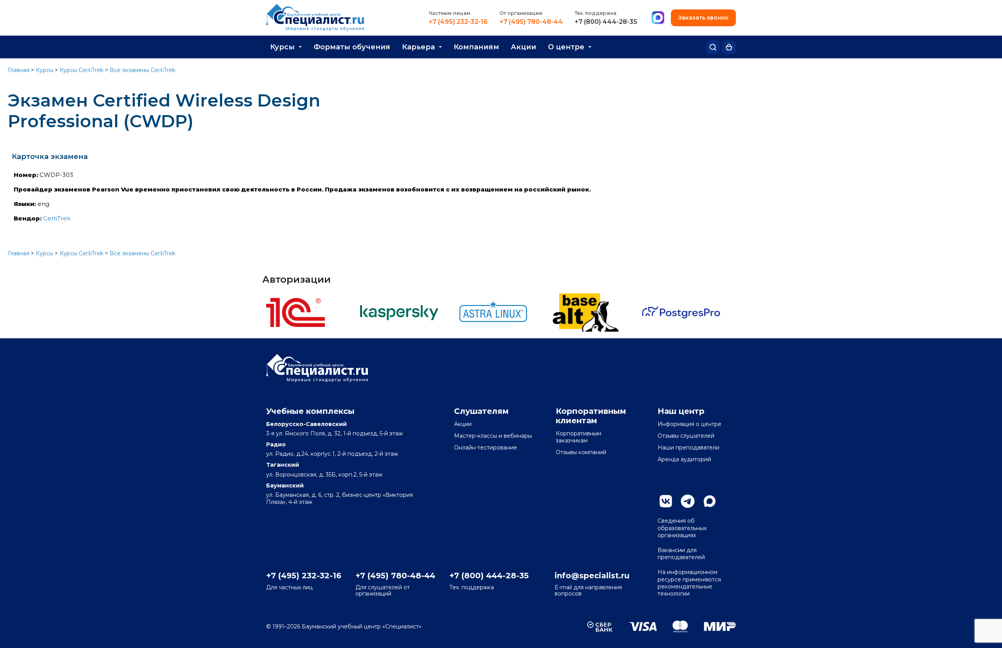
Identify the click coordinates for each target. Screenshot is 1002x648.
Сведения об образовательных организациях (682, 527)
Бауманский (285, 485)
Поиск (713, 47)
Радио (276, 444)
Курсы (282, 47)
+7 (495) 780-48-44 (531, 22)
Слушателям (481, 411)
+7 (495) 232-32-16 (458, 22)
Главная (18, 70)
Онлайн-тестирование (485, 447)
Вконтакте (666, 501)
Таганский (282, 464)
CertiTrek (56, 218)
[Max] (658, 18)
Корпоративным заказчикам (578, 437)
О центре (566, 47)
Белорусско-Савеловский (306, 424)
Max (709, 501)
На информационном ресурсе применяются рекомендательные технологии (689, 583)
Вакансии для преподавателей (681, 554)
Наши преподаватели (688, 447)
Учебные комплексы (310, 411)
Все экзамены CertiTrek (142, 70)
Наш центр (681, 411)
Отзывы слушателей (686, 435)
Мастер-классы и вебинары (493, 435)
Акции (523, 47)
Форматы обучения (352, 47)
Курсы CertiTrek (81, 70)
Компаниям (476, 47)
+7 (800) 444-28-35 (606, 22)
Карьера (418, 47)
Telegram (687, 501)
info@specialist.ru (592, 575)
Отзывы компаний (581, 452)
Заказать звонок (703, 17)
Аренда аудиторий (684, 459)
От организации (520, 13)
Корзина (729, 47)
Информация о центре (689, 424)
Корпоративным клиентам (591, 415)
